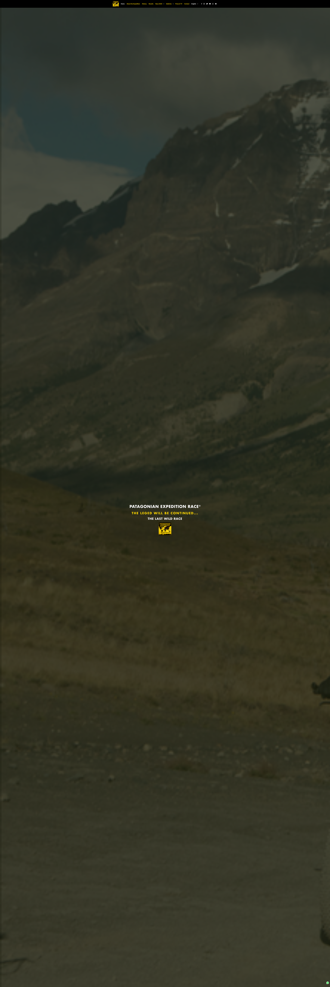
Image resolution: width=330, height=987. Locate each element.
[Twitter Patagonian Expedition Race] (207, 4)
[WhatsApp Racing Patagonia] (212, 4)
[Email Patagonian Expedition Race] (215, 4)
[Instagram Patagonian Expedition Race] (204, 4)
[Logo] (116, 4)
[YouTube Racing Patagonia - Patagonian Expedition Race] (209, 4)
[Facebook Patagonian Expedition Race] (201, 4)
